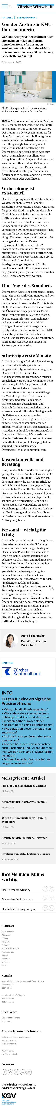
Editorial (5, 945)
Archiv (4, 965)
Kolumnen (6, 959)
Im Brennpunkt (8, 931)
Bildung (5, 938)
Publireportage (8, 952)
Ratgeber (5, 942)
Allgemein (6, 935)
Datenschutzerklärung (11, 1018)
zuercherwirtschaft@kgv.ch (13, 995)
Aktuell (5, 955)
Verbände (5, 962)
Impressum (6, 1021)
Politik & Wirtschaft (10, 948)
